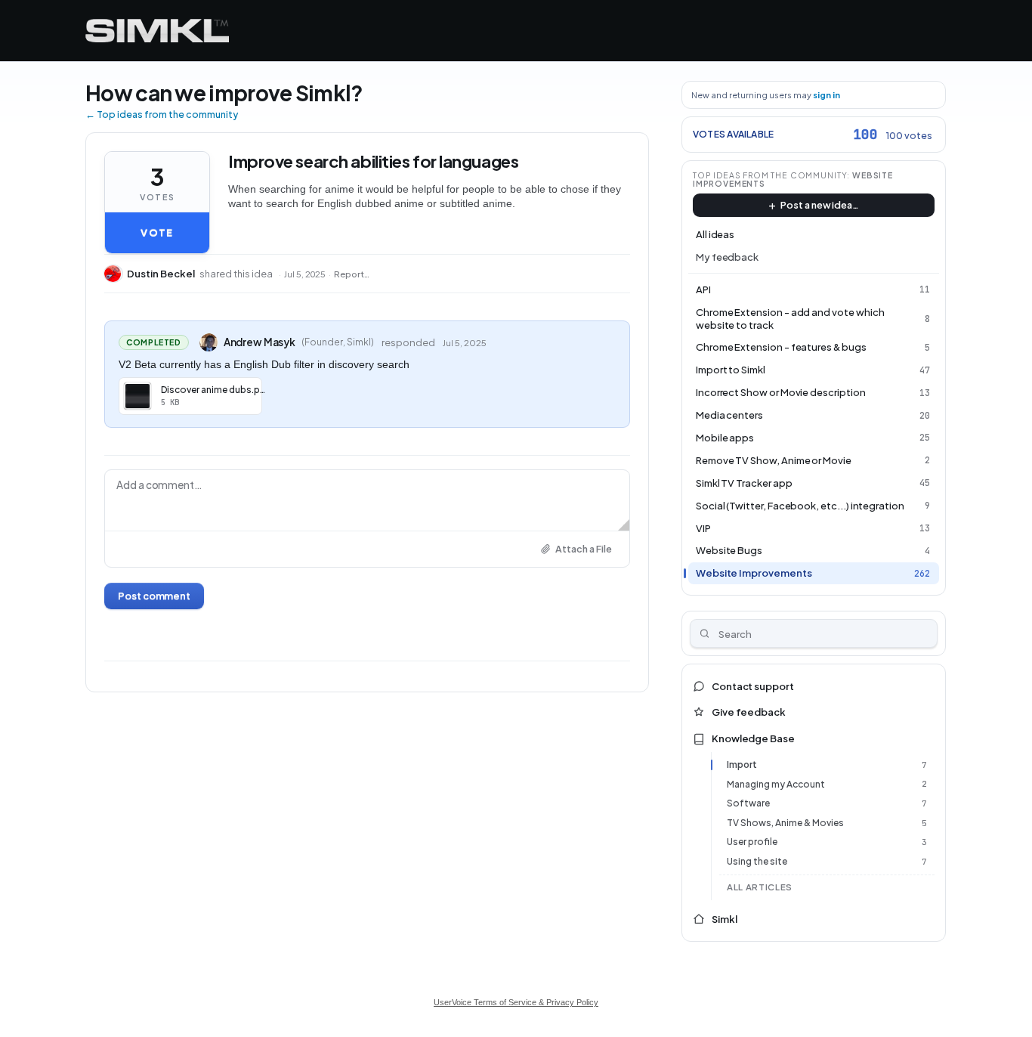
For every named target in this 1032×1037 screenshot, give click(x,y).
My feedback (727, 257)
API (703, 289)
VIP (703, 528)
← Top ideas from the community (161, 114)
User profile (752, 841)
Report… (351, 274)
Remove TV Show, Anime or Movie (773, 460)
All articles (760, 887)
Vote (157, 233)
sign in (826, 95)
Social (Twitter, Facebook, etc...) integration (800, 506)
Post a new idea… (819, 205)
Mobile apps (725, 438)
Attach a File (583, 549)
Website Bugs (729, 550)
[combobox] (814, 633)
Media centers (729, 415)
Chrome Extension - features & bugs (781, 347)
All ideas (715, 234)
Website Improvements (754, 573)
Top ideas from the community (770, 175)
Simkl (724, 919)
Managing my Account (776, 784)
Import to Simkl (730, 370)
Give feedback (749, 712)
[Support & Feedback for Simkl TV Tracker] (157, 30)
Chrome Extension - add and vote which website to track (790, 318)
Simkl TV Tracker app (744, 483)
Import (742, 764)
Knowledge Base (753, 738)
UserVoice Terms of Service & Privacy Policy (516, 1002)
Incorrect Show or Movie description (781, 392)
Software (748, 803)
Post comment (154, 596)
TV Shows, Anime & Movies (785, 822)
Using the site (757, 861)
